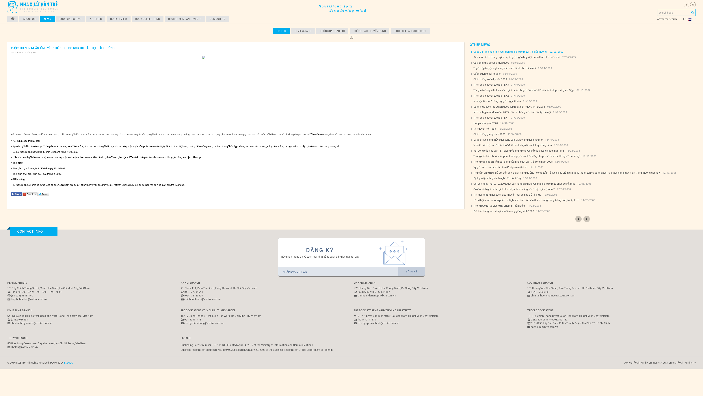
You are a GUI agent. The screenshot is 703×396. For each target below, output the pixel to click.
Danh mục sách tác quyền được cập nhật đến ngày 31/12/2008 (509, 106)
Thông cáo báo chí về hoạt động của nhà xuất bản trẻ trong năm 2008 (513, 161)
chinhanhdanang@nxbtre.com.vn (377, 295)
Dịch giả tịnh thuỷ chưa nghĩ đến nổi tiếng (497, 178)
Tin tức (281, 31)
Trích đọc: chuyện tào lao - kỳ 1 (491, 117)
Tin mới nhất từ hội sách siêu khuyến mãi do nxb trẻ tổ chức (507, 194)
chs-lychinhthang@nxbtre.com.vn (204, 323)
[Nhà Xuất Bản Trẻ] (33, 7)
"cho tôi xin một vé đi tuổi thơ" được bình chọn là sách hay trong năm (512, 145)
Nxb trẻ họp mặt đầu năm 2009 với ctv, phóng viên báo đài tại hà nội (512, 112)
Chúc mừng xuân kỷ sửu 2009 (490, 79)
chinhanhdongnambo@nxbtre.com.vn (552, 295)
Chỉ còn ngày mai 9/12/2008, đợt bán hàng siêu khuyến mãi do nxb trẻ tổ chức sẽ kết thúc (524, 183)
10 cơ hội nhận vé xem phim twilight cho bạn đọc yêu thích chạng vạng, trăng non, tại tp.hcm (526, 200)
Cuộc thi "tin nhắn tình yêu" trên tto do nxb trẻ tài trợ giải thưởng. (510, 51)
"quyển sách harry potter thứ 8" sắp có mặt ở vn (500, 167)
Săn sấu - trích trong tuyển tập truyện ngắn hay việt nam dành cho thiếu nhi (516, 57)
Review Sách (303, 31)
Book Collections (147, 19)
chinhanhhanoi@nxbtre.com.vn (202, 299)
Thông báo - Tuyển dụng (370, 31)
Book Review (118, 19)
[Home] (12, 19)
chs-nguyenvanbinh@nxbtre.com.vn (378, 323)
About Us (29, 19)
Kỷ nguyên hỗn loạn (484, 128)
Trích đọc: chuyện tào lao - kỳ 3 (491, 84)
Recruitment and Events (184, 19)
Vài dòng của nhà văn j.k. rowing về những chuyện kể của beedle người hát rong (518, 150)
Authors (96, 19)
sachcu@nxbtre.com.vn (544, 327)
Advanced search (667, 19)
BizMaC (68, 362)
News (47, 19)
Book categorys (70, 19)
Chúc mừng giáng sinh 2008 (489, 134)
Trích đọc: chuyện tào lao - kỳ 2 (491, 95)
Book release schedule (410, 31)
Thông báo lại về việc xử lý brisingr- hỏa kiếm (499, 205)
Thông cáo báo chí (332, 31)
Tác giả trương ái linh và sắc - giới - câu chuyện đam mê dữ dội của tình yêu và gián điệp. (523, 90)
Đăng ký (411, 271)
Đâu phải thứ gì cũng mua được (491, 62)
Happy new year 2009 (485, 123)
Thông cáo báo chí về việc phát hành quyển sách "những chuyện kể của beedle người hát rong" (526, 156)
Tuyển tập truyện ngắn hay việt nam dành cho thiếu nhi (504, 68)
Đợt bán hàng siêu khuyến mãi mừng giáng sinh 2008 (503, 211)
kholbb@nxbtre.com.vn (24, 347)
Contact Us (217, 19)
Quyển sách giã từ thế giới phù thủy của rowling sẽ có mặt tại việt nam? (514, 189)
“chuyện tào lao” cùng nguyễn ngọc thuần (497, 101)
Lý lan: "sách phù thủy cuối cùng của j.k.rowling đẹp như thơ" (508, 139)
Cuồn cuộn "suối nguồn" (487, 73)
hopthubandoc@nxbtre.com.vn (29, 299)
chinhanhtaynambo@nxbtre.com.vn (31, 323)
